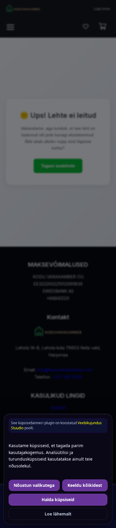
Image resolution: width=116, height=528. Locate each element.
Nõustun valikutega (34, 485)
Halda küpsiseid (58, 499)
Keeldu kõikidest (85, 485)
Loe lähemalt (58, 514)
